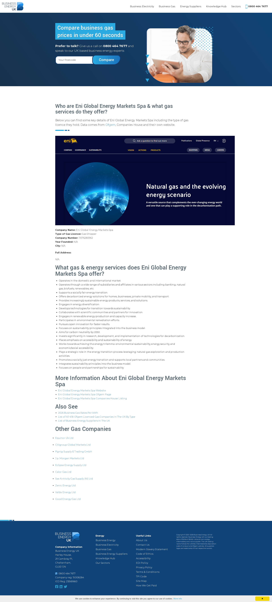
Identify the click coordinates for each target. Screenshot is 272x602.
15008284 (78, 577)
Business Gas (167, 6)
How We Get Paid (146, 585)
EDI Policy (142, 563)
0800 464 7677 (257, 6)
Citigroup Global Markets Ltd (73, 444)
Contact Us (142, 544)
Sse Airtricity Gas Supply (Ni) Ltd (74, 478)
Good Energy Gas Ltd (68, 499)
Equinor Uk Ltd (64, 438)
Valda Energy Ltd (65, 492)
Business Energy (105, 540)
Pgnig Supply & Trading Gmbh (73, 451)
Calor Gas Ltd (63, 472)
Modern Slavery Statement (152, 549)
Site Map (141, 581)
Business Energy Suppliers (112, 554)
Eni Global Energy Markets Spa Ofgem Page (84, 394)
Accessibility (143, 558)
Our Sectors (103, 563)
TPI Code (141, 576)
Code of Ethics (144, 554)
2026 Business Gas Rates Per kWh (78, 413)
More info (177, 598)
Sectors (236, 6)
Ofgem (111, 124)
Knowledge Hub (216, 6)
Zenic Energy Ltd (65, 485)
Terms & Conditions (147, 572)
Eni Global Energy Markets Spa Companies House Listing (92, 398)
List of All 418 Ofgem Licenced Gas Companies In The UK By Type (96, 416)
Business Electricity (142, 6)
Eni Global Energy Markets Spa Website (82, 390)
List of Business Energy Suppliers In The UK (84, 420)
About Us (141, 540)
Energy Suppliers (190, 6)
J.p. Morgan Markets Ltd (69, 458)
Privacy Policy (144, 567)
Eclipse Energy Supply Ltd (71, 465)
